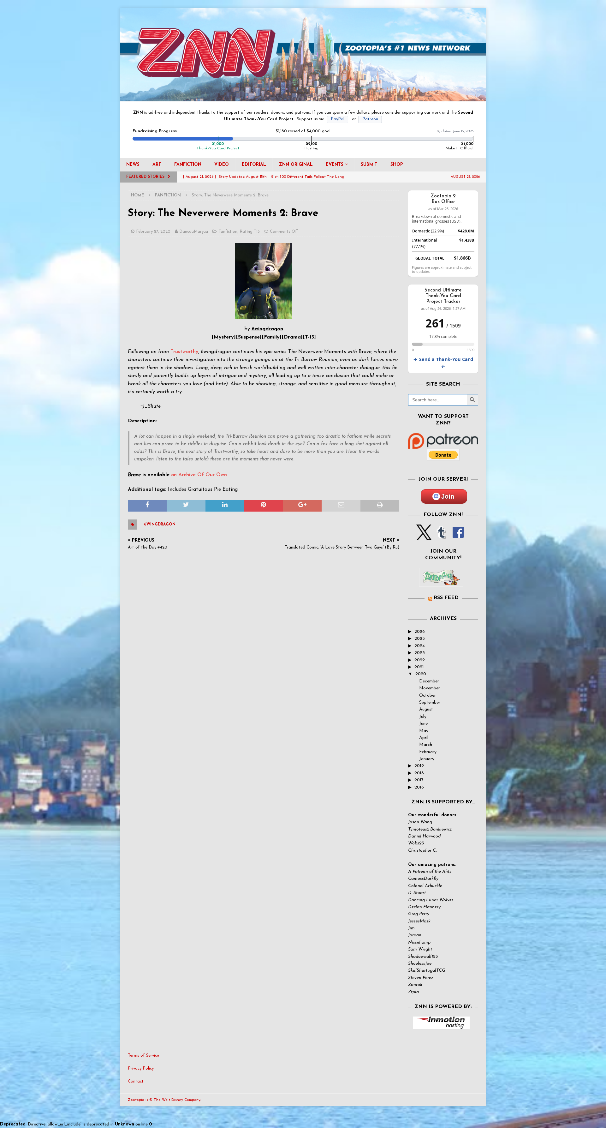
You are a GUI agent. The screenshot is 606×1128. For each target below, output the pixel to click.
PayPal (337, 119)
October (427, 695)
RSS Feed (446, 597)
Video (221, 164)
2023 (419, 653)
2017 (419, 780)
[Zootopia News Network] (303, 97)
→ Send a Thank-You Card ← (443, 362)
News (133, 164)
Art (156, 164)
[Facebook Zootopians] (441, 582)
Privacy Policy (141, 1068)
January (426, 759)
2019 (419, 766)
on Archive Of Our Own (199, 474)
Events (334, 164)
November (429, 688)
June (423, 723)
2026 (419, 631)
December (429, 681)
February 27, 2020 (153, 232)
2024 (419, 646)
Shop (396, 164)
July (422, 716)
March (425, 744)
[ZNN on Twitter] (424, 536)
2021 (419, 667)
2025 (419, 638)
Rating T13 (250, 232)
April (423, 737)
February (428, 752)
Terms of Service (143, 1055)
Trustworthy (184, 351)
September (429, 702)
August (426, 709)
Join (447, 496)
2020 (420, 674)
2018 (419, 773)
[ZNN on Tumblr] (441, 536)
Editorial (254, 164)
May (423, 731)
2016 (419, 787)
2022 (419, 660)
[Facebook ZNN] (458, 536)
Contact (136, 1081)
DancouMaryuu (193, 232)
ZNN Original (296, 164)
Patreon (370, 119)
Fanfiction (187, 164)
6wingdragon (159, 524)
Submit (369, 164)
